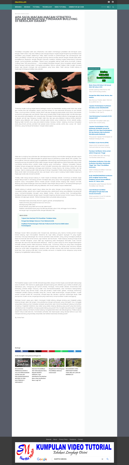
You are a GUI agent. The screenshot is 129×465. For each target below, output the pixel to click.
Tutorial (36, 7)
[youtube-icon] (109, 2)
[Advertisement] (48, 36)
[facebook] (21, 351)
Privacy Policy (63, 439)
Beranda (18, 7)
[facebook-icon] (113, 2)
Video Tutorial (60, 7)
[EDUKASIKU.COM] (21, 2)
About (55, 439)
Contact (80, 439)
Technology (47, 7)
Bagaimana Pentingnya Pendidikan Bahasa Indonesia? (56, 370)
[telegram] (74, 351)
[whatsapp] (61, 351)
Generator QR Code (76, 7)
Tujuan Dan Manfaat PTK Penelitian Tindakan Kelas (38, 218)
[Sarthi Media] (64, 462)
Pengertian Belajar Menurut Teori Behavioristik (37, 221)
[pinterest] (48, 351)
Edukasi (27, 7)
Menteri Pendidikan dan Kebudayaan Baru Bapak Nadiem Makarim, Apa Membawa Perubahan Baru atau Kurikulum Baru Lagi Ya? (39, 374)
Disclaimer (73, 439)
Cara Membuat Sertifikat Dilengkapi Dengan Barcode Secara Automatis (98, 191)
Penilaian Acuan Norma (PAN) (98, 142)
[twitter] (35, 351)
